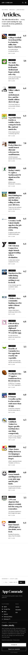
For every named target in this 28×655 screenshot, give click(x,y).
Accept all (14, 644)
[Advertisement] (14, 560)
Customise (14, 652)
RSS (17, 612)
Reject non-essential (14, 649)
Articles (17, 607)
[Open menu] (25, 2)
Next (21, 582)
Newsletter (18, 609)
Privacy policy (16, 639)
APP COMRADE (7, 3)
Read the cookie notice (7, 639)
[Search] (22, 2)
